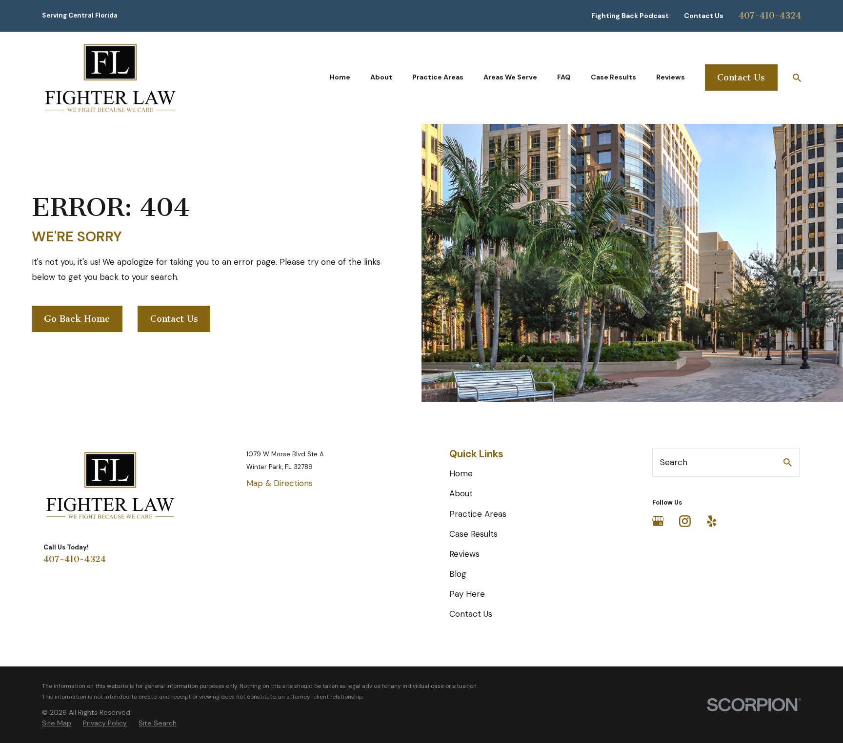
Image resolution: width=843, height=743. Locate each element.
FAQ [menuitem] (564, 77)
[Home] (110, 78)
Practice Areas (477, 513)
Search (673, 462)
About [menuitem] (381, 77)
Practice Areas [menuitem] (437, 77)
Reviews (464, 553)
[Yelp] (712, 521)
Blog (457, 573)
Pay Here (467, 593)
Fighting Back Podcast (630, 15)
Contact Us (703, 15)
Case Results (473, 533)
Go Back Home (77, 318)
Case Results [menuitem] (613, 77)
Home (461, 473)
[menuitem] (56, 723)
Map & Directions (279, 483)
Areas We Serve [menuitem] (510, 77)
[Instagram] (685, 521)
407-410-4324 (770, 15)
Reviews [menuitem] (670, 77)
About (461, 493)
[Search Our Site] (787, 462)
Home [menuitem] (340, 77)
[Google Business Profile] (658, 521)
